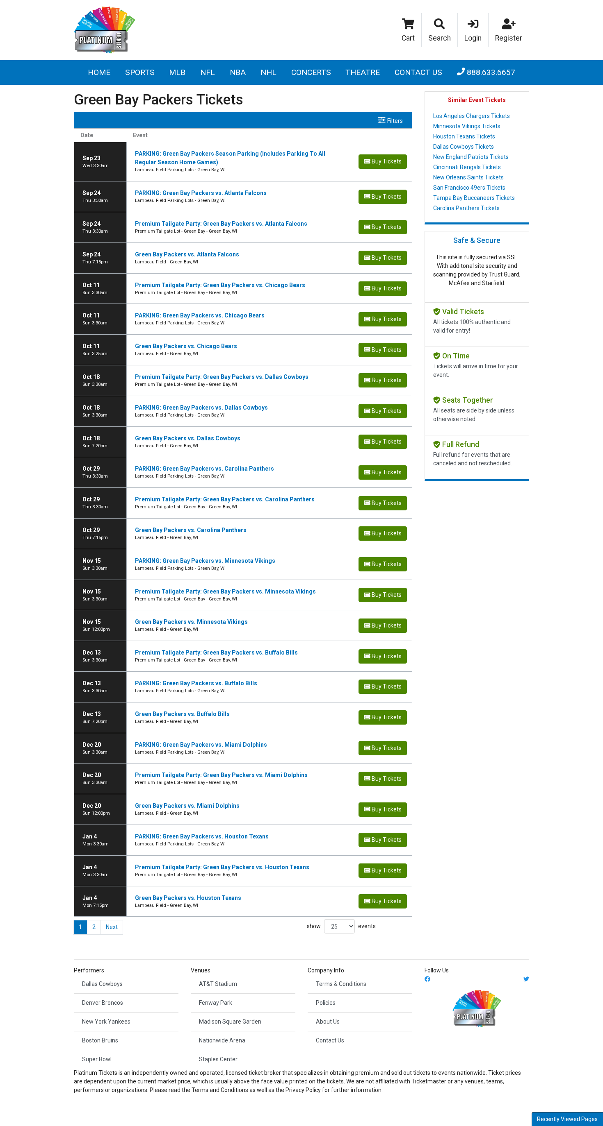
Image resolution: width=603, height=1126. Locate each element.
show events (341, 926)
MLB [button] (177, 72)
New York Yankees (106, 1021)
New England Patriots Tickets (471, 157)
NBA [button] (238, 72)
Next (112, 927)
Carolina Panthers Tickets (466, 208)
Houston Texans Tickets (464, 136)
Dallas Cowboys (102, 984)
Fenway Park (215, 1002)
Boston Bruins (100, 1040)
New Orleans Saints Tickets (468, 177)
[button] (440, 30)
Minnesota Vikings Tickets (466, 126)
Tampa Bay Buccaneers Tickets (474, 198)
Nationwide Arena (222, 1040)
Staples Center (218, 1059)
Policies (326, 1002)
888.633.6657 (490, 72)
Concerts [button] (311, 72)
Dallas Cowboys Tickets (463, 146)
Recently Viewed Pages (567, 1119)
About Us (328, 1021)
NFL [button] (207, 72)
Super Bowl (97, 1059)
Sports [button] (140, 72)
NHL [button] (268, 72)
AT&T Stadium (218, 984)
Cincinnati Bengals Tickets (467, 167)
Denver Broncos (102, 1002)
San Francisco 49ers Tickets (469, 187)
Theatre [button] (362, 72)
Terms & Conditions (341, 984)
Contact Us (418, 72)
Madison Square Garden (230, 1021)
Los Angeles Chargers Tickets (471, 116)
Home (99, 72)
